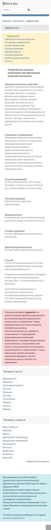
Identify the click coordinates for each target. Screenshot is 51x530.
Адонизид (7, 457)
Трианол (7, 409)
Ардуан (6, 434)
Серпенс (7, 406)
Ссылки (8, 61)
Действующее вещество (17, 58)
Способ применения (14, 45)
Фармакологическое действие (20, 39)
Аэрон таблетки (10, 427)
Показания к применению (17, 42)
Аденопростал (9, 378)
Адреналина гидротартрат (15, 440)
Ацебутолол (8, 451)
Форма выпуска (12, 52)
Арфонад (7, 430)
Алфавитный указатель (37, 461)
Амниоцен (8, 382)
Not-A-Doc (11, 3)
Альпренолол (9, 444)
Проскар (7, 395)
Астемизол (8, 454)
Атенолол (7, 447)
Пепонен (7, 389)
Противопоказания (14, 48)
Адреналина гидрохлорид (15, 437)
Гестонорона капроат (13, 385)
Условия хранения (13, 55)
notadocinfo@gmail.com (14, 518)
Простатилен (9, 399)
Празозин (7, 392)
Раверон (7, 402)
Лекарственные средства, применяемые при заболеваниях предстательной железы (24, 73)
